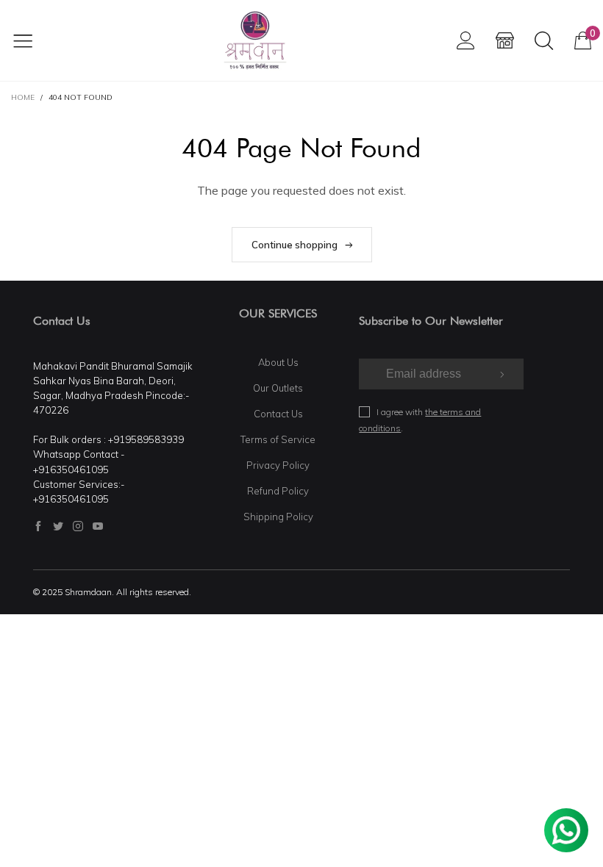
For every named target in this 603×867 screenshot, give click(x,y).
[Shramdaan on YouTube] (98, 526)
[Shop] (504, 40)
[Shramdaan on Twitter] (58, 526)
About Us (278, 362)
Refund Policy (278, 491)
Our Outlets (278, 388)
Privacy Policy (278, 465)
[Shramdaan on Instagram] (78, 526)
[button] (500, 374)
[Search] (543, 40)
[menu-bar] (32, 40)
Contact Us (278, 414)
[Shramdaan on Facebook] (38, 526)
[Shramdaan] (255, 40)
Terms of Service (277, 439)
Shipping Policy (278, 516)
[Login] (465, 40)
